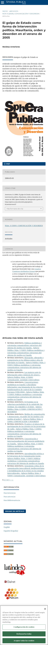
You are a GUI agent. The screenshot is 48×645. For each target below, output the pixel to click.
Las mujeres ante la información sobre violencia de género (24, 373)
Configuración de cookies (24, 627)
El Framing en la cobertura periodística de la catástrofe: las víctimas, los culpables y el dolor (24, 404)
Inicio (5, 11)
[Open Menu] (2, 2)
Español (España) (11, 531)
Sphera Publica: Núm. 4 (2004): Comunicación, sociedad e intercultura (23, 378)
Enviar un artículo (14, 511)
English (7, 527)
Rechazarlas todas (23, 634)
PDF (8, 164)
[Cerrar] (45, 609)
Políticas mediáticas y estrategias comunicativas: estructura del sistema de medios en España (24, 345)
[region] (24, 625)
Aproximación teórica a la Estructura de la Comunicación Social (25, 454)
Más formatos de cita (15, 209)
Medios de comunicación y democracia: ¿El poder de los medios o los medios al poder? (26, 416)
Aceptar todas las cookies (24, 640)
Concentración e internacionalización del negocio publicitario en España (25, 441)
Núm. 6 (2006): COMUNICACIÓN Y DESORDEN (20, 14)
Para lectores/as (10, 493)
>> (12, 480)
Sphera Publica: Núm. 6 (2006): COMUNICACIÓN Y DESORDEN (24, 409)
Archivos (13, 11)
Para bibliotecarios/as (12, 500)
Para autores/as (9, 497)
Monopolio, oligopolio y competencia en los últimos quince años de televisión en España (25, 360)
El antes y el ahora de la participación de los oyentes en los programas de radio (26, 426)
